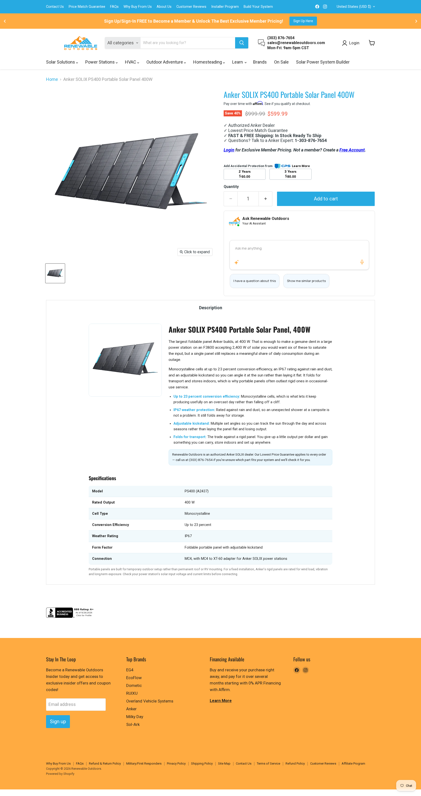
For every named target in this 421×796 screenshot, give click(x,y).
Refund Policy (295, 763)
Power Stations (100, 62)
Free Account (352, 149)
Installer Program (225, 7)
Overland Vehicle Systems (149, 701)
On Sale (281, 62)
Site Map (224, 763)
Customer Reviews (191, 7)
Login (229, 149)
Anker (131, 708)
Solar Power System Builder (323, 62)
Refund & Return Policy (105, 763)
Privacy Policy (176, 763)
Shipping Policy (202, 763)
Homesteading (208, 62)
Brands (260, 62)
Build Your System (258, 7)
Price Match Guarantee (87, 7)
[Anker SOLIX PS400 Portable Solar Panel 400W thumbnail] (55, 273)
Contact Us (55, 7)
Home (52, 79)
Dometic (134, 685)
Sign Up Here (303, 21)
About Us (164, 7)
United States (354, 6)
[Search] (241, 42)
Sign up (58, 721)
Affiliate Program (353, 763)
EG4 (129, 669)
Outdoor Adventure (165, 62)
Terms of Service (268, 763)
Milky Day (134, 716)
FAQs (114, 7)
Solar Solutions (61, 62)
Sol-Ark (133, 724)
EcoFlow (134, 677)
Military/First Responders (144, 763)
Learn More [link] (301, 166)
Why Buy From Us (138, 7)
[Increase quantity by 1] (265, 198)
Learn (238, 62)
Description (210, 307)
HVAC (131, 62)
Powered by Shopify (60, 774)
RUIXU (132, 693)
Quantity (231, 187)
